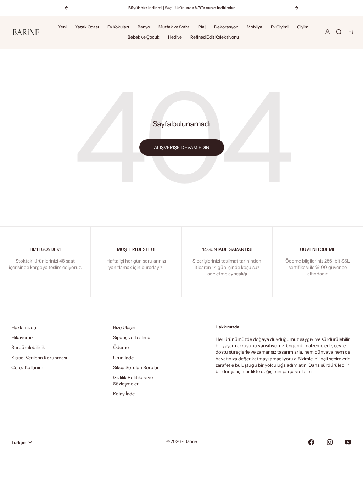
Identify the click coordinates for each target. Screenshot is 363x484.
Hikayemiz (22, 337)
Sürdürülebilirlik (28, 347)
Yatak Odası (87, 26)
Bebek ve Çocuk (144, 37)
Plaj (202, 26)
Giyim (302, 26)
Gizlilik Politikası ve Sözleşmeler (133, 381)
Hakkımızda (23, 327)
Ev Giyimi (280, 26)
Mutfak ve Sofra (174, 26)
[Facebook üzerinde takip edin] (311, 442)
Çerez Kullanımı (27, 367)
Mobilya (254, 26)
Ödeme (121, 347)
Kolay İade (124, 393)
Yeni (62, 26)
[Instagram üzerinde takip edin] (329, 442)
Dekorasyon (226, 26)
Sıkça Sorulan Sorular (136, 367)
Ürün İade (123, 357)
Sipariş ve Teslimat (132, 337)
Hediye (175, 37)
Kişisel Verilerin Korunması (39, 357)
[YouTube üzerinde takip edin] (348, 442)
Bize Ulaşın (124, 327)
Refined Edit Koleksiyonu (214, 37)
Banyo (144, 26)
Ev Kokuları (118, 26)
